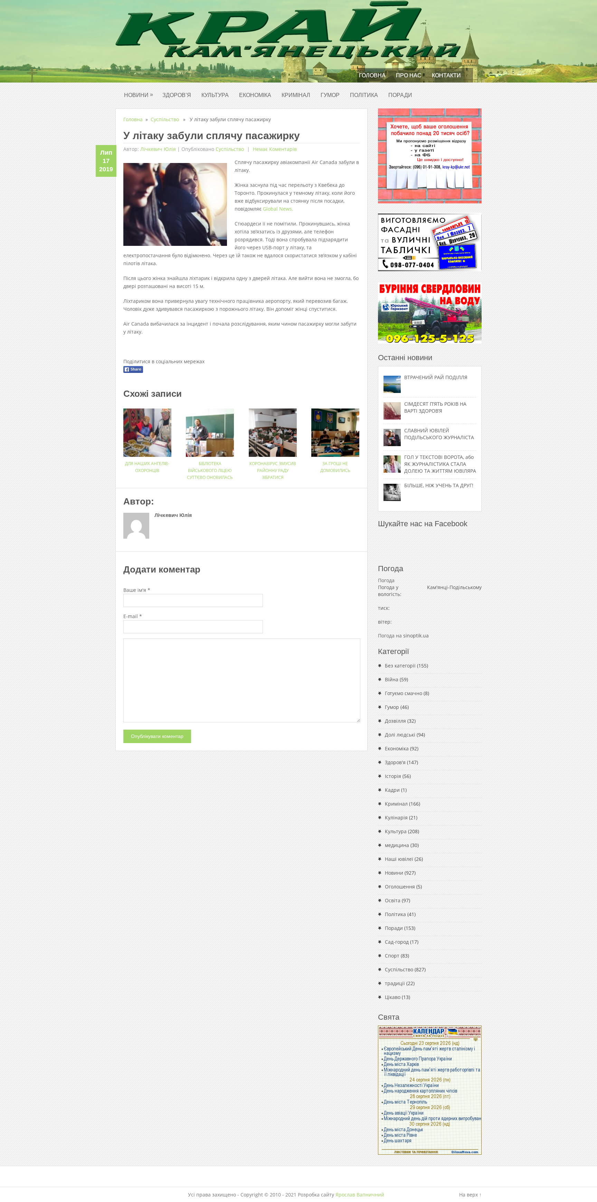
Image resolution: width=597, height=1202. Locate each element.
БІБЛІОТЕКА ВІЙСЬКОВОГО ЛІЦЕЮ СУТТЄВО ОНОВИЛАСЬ (210, 470)
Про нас (408, 75)
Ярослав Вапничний (359, 1194)
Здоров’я (176, 95)
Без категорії (400, 665)
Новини (138, 95)
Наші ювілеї (399, 859)
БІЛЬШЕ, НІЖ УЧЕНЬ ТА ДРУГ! (438, 485)
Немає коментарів (274, 149)
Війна (391, 679)
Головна (372, 75)
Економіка (255, 95)
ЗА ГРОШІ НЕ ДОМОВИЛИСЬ (335, 467)
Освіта (392, 900)
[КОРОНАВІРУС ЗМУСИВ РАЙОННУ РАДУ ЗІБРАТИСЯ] (273, 430)
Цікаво (392, 997)
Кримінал (296, 95)
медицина (397, 845)
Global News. (278, 208)
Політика (364, 95)
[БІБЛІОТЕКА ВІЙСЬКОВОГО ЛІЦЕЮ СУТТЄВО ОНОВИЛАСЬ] (210, 430)
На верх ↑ (470, 1194)
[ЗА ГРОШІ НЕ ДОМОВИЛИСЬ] (335, 430)
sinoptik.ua (416, 635)
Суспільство (165, 119)
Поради (400, 95)
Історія (393, 776)
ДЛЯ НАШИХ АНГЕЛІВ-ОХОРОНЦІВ (147, 467)
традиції (395, 983)
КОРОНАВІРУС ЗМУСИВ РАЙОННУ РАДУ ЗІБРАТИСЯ (272, 470)
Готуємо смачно (403, 693)
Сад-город (397, 942)
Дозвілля (395, 721)
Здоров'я (395, 762)
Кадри (392, 790)
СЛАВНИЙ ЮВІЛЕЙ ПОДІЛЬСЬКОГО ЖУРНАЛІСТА (439, 434)
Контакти (446, 75)
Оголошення (400, 886)
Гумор (330, 95)
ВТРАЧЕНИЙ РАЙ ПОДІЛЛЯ (435, 377)
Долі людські (400, 734)
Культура (215, 95)
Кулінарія (396, 817)
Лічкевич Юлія (158, 149)
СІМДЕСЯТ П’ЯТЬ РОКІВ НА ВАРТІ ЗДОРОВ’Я (435, 407)
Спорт (392, 955)
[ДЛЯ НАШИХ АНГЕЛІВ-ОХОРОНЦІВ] (147, 430)
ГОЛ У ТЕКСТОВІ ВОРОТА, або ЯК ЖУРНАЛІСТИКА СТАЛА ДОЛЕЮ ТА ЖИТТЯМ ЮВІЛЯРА (440, 464)
